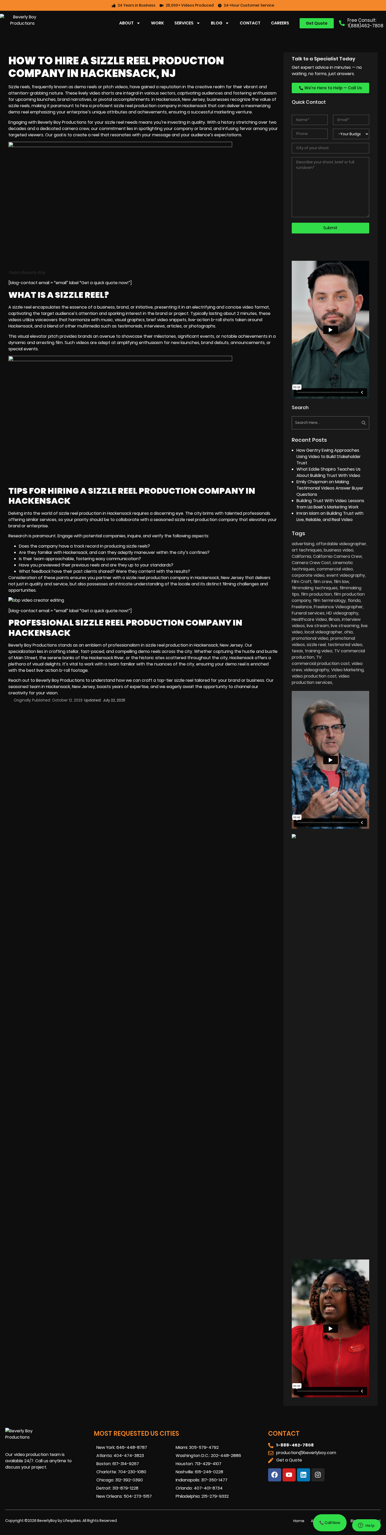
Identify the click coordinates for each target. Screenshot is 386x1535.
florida (354, 600)
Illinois (334, 619)
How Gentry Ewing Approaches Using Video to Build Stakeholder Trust (328, 456)
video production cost (314, 676)
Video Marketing (347, 670)
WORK (157, 23)
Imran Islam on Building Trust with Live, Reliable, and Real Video (329, 516)
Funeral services (308, 613)
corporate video (308, 575)
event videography (345, 575)
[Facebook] (274, 1474)
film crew (322, 582)
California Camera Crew (337, 556)
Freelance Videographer (338, 607)
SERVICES (184, 23)
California (301, 556)
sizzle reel (22, 307)
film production (316, 594)
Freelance (302, 607)
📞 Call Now (329, 1522)
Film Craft (301, 582)
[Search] (350, 423)
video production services (321, 679)
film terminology (329, 600)
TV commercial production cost (321, 660)
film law (341, 582)
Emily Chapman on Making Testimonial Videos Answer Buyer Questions (329, 488)
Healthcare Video (309, 619)
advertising (303, 544)
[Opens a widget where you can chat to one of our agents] (366, 1525)
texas (297, 651)
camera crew (75, 129)
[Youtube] (289, 1474)
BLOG (216, 23)
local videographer (323, 632)
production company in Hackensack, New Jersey (195, 578)
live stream (318, 626)
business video (338, 550)
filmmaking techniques (315, 588)
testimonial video (345, 645)
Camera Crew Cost (311, 563)
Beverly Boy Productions (60, 680)
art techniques (307, 550)
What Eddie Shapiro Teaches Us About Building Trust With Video (328, 472)
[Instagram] (318, 1474)
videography (316, 670)
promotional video (310, 638)
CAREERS (280, 23)
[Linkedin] (303, 1474)
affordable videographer (341, 544)
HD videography (342, 613)
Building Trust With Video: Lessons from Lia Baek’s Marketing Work (330, 504)
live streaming (345, 626)
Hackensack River (106, 658)
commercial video (335, 569)
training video (318, 651)
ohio (348, 632)
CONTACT (250, 23)
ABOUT (126, 23)
